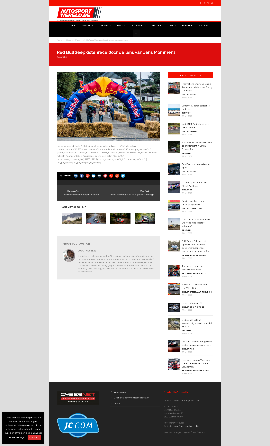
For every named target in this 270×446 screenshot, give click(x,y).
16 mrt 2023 (187, 97)
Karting (193, 131)
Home (59, 40)
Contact (118, 403)
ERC (199, 274)
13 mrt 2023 (187, 352)
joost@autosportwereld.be (187, 426)
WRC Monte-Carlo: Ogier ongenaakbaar (94, 227)
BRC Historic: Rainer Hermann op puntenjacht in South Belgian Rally (197, 145)
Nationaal (195, 292)
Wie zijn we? (120, 392)
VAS (171, 26)
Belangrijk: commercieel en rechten (131, 397)
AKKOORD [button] (34, 437)
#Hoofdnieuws (189, 255)
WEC (192, 349)
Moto (202, 26)
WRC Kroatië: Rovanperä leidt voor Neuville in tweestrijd (118, 228)
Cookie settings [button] (16, 437)
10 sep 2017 (62, 57)
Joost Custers (87, 251)
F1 (63, 26)
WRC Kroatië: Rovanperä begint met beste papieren (144, 228)
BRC (183, 153)
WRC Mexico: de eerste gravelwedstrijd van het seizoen (71, 228)
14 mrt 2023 (187, 233)
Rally (120, 26)
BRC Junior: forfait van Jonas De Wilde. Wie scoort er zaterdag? (196, 222)
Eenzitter (195, 208)
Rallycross (137, 26)
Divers (77, 40)
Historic (157, 26)
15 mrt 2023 (187, 116)
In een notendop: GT (192, 303)
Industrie (187, 26)
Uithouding (206, 292)
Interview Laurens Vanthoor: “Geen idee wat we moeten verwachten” (196, 363)
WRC (73, 26)
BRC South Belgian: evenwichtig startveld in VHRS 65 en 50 (197, 323)
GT (191, 190)
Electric (103, 26)
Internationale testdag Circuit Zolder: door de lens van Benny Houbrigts (197, 87)
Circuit (86, 26)
